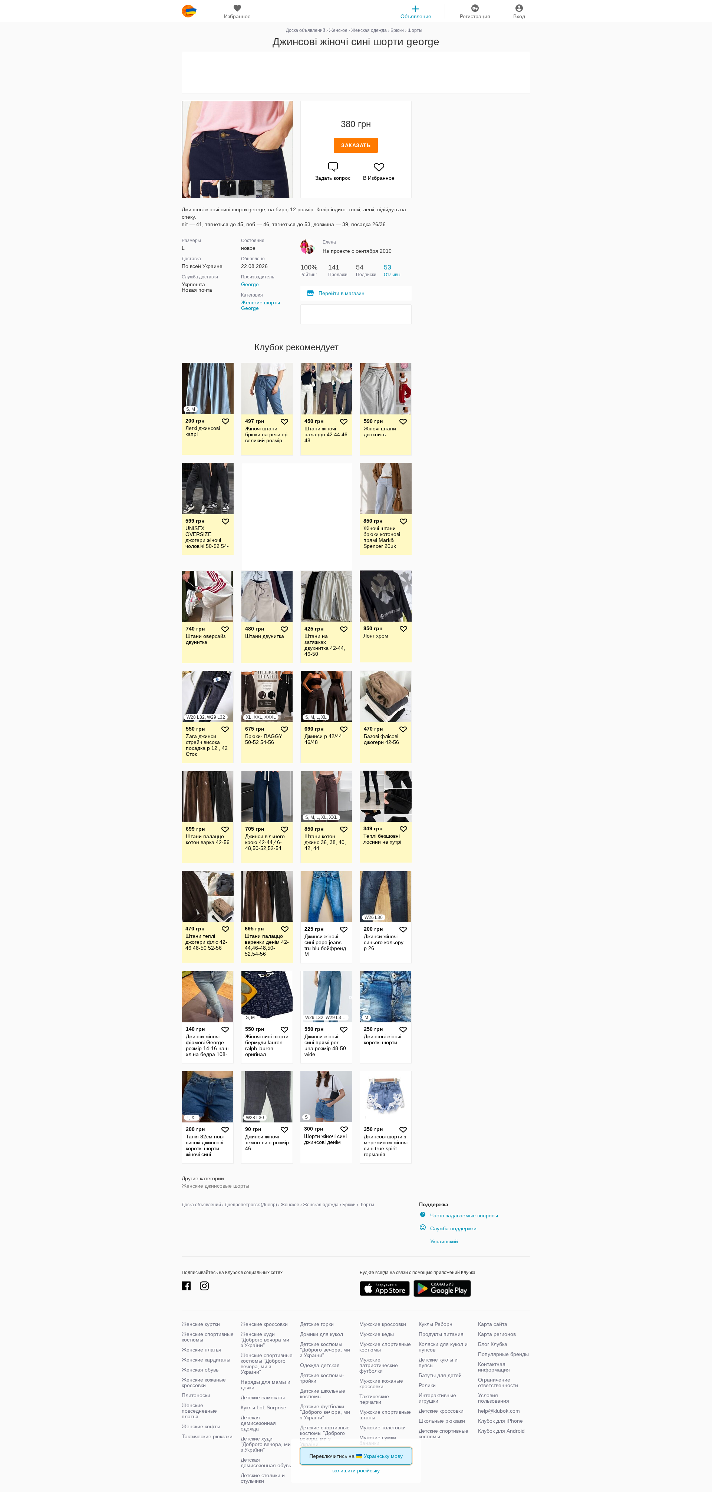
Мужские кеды (376, 1334)
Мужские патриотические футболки (378, 1365)
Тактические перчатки (374, 1399)
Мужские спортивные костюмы (385, 1347)
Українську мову (383, 1456)
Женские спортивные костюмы (208, 1337)
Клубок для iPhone (500, 1421)
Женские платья (201, 1350)
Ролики (427, 1385)
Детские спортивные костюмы (443, 1433)
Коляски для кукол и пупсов (443, 1347)
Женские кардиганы (206, 1360)
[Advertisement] (356, 72)
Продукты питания (441, 1334)
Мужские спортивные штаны (385, 1414)
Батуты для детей (440, 1375)
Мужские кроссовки (382, 1324)
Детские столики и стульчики (263, 1478)
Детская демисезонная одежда (258, 1423)
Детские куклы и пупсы (438, 1362)
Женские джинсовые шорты (215, 1186)
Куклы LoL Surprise (263, 1407)
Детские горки (317, 1324)
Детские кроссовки (441, 1411)
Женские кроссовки (264, 1324)
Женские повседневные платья (199, 1410)
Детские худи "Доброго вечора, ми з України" (266, 1444)
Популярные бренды (503, 1354)
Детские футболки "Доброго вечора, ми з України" (325, 1411)
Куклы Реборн (435, 1324)
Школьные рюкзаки (442, 1421)
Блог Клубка (492, 1344)
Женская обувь (200, 1370)
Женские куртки (201, 1324)
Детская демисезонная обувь (266, 1462)
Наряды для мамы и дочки (265, 1384)
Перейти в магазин (342, 293)
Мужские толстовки (382, 1427)
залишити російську (356, 1470)
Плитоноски (196, 1395)
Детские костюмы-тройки (322, 1378)
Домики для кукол (321, 1334)
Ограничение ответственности (498, 1382)
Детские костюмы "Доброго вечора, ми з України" (325, 1349)
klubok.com (189, 11)
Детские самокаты (263, 1397)
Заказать (355, 145)
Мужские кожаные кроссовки (381, 1383)
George (250, 284)
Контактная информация (494, 1367)
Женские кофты (201, 1426)
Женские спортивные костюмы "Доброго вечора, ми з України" (267, 1363)
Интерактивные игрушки (437, 1398)
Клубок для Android (501, 1431)
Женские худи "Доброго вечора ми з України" (265, 1339)
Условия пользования (493, 1398)
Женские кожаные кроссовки (204, 1382)
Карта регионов (497, 1334)
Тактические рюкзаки (207, 1436)
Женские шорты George (260, 305)
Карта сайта (492, 1324)
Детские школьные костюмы (322, 1393)
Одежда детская (320, 1365)
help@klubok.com (499, 1411)
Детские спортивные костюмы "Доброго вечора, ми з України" (325, 1436)
